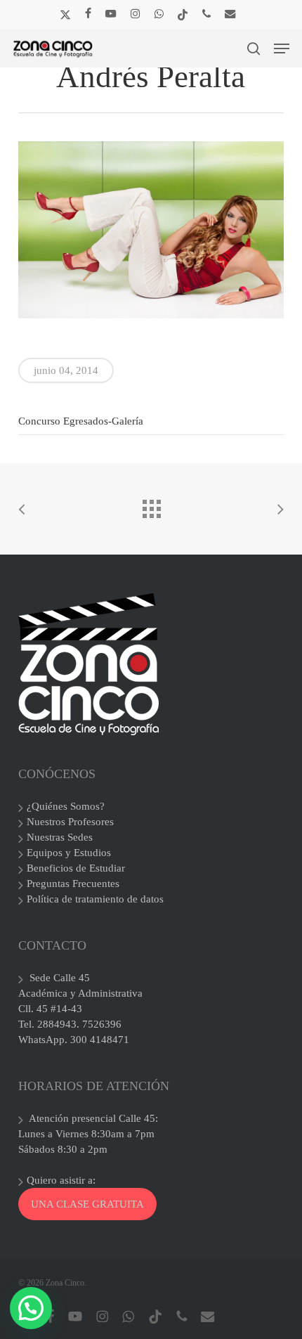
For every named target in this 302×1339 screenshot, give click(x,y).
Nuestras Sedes (60, 837)
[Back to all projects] (151, 505)
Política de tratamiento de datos (95, 899)
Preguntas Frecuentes (73, 883)
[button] (281, 48)
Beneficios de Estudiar (76, 868)
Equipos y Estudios (69, 852)
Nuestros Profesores (70, 821)
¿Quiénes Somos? (66, 806)
